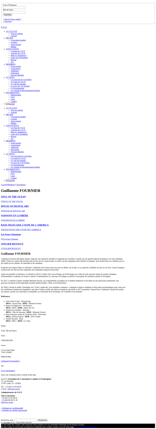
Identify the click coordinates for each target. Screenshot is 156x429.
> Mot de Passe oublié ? (12, 19)
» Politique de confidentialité (12, 408)
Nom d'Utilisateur (10, 5)
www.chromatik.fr (8, 371)
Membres (11, 185)
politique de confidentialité (84, 427)
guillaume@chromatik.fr (10, 361)
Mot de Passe (8, 10)
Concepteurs (21, 185)
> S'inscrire (7, 21)
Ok (96, 427)
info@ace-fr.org (14, 389)
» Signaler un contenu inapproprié (14, 410)
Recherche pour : (7, 420)
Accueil (4, 185)
